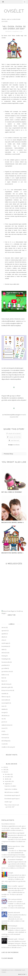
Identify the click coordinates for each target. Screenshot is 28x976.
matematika (5, 700)
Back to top (21, 974)
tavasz (3, 728)
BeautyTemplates (10, 970)
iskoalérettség (5, 684)
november (8, 776)
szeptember (8, 781)
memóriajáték (5, 703)
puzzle (3, 722)
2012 (4, 772)
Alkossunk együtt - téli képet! (16, 939)
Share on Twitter (15, 437)
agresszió (4, 630)
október (7, 779)
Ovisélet (14, 11)
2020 (4, 767)
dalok (3, 649)
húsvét (3, 681)
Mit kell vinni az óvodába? (12, 492)
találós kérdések (6, 725)
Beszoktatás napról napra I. (13, 553)
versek (3, 744)
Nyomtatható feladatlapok (15, 859)
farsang (4, 656)
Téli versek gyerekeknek (15, 899)
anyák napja (5, 643)
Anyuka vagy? (8, 801)
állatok (3, 637)
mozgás (4, 712)
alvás (3, 640)
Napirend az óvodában (11, 789)
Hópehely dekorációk (14, 912)
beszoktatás (16, 444)
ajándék (4, 633)
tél (2, 731)
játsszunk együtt (6, 687)
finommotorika (6, 662)
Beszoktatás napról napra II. (13, 522)
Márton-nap (5, 696)
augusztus (7, 783)
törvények (4, 737)
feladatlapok (5, 659)
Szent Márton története (8, 824)
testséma (4, 734)
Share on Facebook (14, 433)
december (7, 774)
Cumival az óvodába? (10, 786)
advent (3, 627)
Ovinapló (10, 873)
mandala (4, 693)
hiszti (3, 678)
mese (3, 706)
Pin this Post (15, 440)
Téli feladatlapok (12, 926)
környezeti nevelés (7, 690)
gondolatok (5, 665)
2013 (4, 769)
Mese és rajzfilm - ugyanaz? (15, 886)
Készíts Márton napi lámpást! (16, 833)
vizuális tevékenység (7, 747)
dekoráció (4, 652)
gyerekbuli (4, 668)
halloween (4, 674)
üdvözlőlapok (5, 741)
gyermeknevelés (6, 671)
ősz (2, 718)
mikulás (4, 709)
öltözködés (5, 715)
